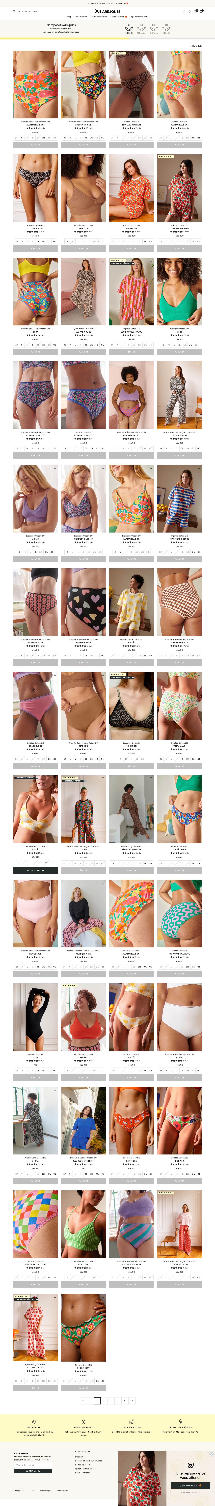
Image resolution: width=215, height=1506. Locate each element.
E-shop (68, 16)
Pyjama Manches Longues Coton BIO (179, 434)
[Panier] (201, 11)
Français (18, 1491)
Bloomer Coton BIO (35, 227)
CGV (33, 1491)
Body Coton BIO (35, 1056)
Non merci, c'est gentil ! (190, 1492)
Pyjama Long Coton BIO (131, 848)
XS (16, 137)
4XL (54, 137)
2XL (43, 137)
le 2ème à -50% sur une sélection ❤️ (112, 3)
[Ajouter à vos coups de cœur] (55, 54)
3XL (49, 137)
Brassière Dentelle (131, 744)
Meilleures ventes (99, 16)
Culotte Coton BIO (131, 123)
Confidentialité (62, 1491)
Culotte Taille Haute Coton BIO (35, 123)
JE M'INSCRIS (33, 1471)
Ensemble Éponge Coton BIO (83, 1159)
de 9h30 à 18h (38, 1435)
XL (38, 137)
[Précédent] (83, 1400)
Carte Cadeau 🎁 (119, 16)
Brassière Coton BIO (83, 227)
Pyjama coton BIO (131, 227)
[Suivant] (131, 1400)
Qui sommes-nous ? (140, 16)
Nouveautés (81, 16)
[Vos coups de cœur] (195, 11)
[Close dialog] (211, 1454)
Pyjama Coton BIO (179, 227)
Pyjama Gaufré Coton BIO (131, 641)
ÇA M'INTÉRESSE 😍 (191, 1485)
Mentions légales (46, 1491)
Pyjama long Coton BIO (83, 330)
